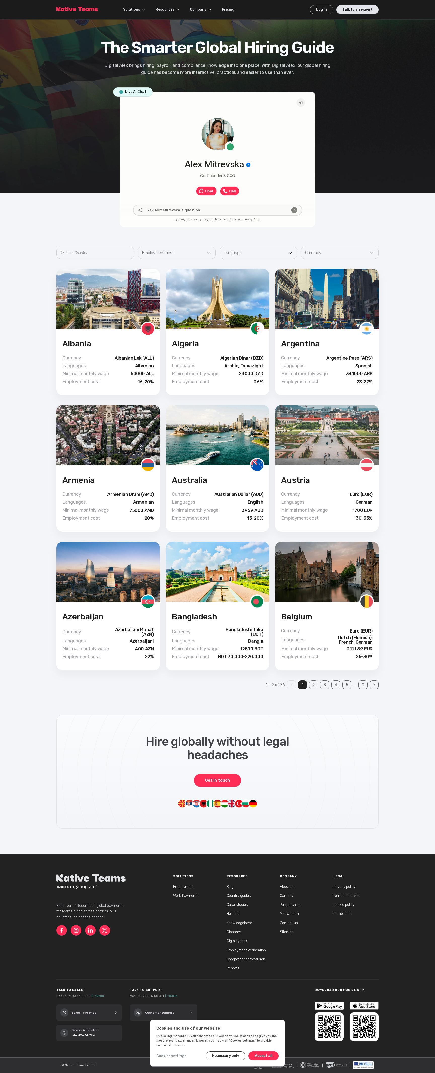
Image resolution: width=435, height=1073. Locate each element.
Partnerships (290, 905)
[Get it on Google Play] (329, 1006)
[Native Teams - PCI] (336, 1065)
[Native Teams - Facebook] (61, 930)
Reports (233, 968)
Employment (183, 887)
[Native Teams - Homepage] (77, 8)
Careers (286, 896)
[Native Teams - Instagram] (76, 930)
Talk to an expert (357, 9)
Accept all (263, 1056)
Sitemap (287, 932)
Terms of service (347, 896)
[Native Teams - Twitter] (104, 930)
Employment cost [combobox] (158, 252)
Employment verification (246, 950)
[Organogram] (83, 887)
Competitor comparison (246, 959)
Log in (321, 9)
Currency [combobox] (313, 252)
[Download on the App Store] (364, 1006)
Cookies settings (171, 1056)
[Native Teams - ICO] (309, 1065)
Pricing (228, 9)
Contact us (289, 923)
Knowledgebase (239, 923)
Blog (230, 887)
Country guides (239, 896)
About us (287, 887)
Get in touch (217, 780)
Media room (289, 914)
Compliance (342, 914)
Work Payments (185, 896)
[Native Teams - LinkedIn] (90, 930)
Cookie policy (343, 905)
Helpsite (233, 914)
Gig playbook (237, 941)
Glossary (234, 932)
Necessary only (225, 1056)
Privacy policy (344, 887)
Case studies (237, 905)
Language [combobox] (233, 252)
